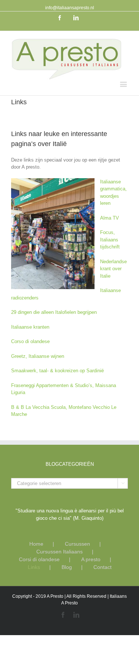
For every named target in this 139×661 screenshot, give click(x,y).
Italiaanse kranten (30, 327)
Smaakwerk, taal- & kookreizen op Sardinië (57, 370)
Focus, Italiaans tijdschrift (110, 240)
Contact (102, 567)
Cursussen (77, 544)
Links (34, 567)
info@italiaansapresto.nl (69, 7)
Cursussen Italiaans (59, 552)
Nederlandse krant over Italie (113, 269)
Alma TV (109, 218)
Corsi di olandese (39, 559)
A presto (90, 559)
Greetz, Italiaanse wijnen (37, 356)
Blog (67, 567)
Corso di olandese (30, 341)
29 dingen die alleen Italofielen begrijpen (54, 312)
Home (36, 544)
